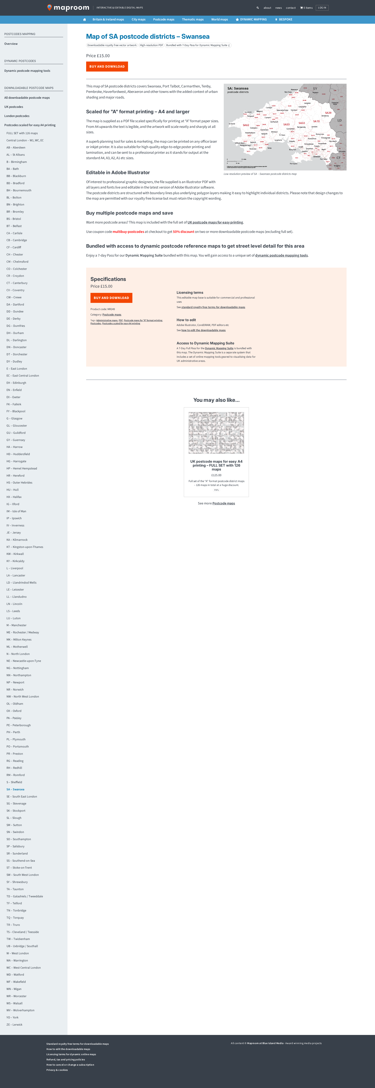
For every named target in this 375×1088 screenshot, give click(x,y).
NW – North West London (23, 696)
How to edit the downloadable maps (68, 1049)
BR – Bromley (15, 212)
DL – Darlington (17, 340)
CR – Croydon (15, 276)
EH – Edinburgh (16, 383)
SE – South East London (22, 796)
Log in (322, 8)
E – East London (17, 369)
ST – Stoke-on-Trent (19, 868)
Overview (11, 44)
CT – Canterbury (17, 283)
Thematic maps (193, 19)
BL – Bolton (14, 197)
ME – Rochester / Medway (23, 632)
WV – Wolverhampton (21, 1010)
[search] (260, 8)
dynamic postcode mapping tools (281, 255)
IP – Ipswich (14, 518)
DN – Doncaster (16, 347)
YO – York (12, 1017)
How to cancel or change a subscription (70, 1065)
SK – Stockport (16, 811)
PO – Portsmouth (18, 746)
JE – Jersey (14, 533)
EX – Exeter (13, 397)
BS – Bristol (14, 219)
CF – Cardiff (14, 247)
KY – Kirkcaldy (16, 561)
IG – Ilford (13, 504)
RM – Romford (16, 775)
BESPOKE (285, 19)
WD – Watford (15, 975)
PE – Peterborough (19, 725)
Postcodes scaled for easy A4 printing (30, 125)
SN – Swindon (15, 832)
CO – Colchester (17, 269)
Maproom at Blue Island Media (265, 1043)
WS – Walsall (15, 1003)
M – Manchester (16, 625)
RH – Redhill (14, 768)
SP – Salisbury (16, 846)
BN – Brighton (15, 204)
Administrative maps (107, 320)
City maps (138, 19)
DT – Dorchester (17, 354)
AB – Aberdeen (16, 147)
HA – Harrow (15, 447)
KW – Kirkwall (15, 554)
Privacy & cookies (57, 1070)
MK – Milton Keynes (19, 639)
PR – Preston (15, 754)
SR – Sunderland (17, 853)
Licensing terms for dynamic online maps (71, 1054)
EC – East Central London (23, 376)
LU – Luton (14, 618)
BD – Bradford (16, 183)
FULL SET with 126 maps (22, 133)
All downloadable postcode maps (27, 97)
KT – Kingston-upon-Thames (25, 547)
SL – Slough (14, 818)
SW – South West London (23, 875)
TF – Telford (14, 903)
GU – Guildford (16, 433)
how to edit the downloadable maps (203, 330)
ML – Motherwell (17, 647)
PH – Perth (13, 732)
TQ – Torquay (15, 918)
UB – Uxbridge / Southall (22, 946)
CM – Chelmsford (17, 262)
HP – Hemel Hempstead (22, 468)
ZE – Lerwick (14, 1025)
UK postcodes (13, 107)
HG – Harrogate (16, 461)
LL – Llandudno (17, 597)
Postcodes (95, 323)
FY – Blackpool (16, 411)
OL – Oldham (15, 704)
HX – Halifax (14, 497)
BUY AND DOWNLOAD (107, 66)
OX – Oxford (14, 711)
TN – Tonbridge (16, 910)
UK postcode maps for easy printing (215, 222)
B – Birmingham (17, 162)
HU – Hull (13, 490)
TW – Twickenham (18, 939)
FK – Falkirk (14, 404)
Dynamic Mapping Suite (219, 348)
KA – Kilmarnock (17, 540)
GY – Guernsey (16, 440)
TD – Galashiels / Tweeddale (25, 896)
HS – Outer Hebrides (19, 483)
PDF (121, 320)
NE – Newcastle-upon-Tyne (24, 661)
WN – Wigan (14, 989)
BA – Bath (13, 169)
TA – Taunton (15, 889)
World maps (219, 19)
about (267, 8)
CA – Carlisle (14, 233)
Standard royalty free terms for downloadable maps (77, 1044)
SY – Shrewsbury (17, 882)
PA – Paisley (14, 718)
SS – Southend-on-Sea (21, 861)
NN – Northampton (19, 675)
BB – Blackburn (16, 176)
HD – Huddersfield (18, 454)
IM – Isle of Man (16, 511)
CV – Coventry (16, 290)
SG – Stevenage (16, 803)
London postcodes (16, 116)
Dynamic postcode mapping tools (27, 70)
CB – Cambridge (17, 240)
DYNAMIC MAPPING (253, 19)
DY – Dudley (14, 361)
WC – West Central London (24, 968)
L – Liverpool (15, 568)
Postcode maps (163, 19)
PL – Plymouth (16, 739)
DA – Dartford (15, 304)
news (278, 8)
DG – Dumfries (16, 326)
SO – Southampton (19, 839)
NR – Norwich (15, 690)
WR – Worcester (16, 996)
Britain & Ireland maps (108, 19)
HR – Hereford (16, 476)
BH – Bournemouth (19, 190)
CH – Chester (15, 254)
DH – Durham (15, 333)
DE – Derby (14, 319)
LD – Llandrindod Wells (21, 583)
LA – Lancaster (16, 575)
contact (291, 8)
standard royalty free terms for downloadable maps (213, 307)
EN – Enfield (14, 390)
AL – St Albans (16, 155)
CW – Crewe (14, 297)
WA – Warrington (17, 960)
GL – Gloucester (17, 426)
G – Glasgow (14, 418)
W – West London (18, 953)
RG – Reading (15, 761)
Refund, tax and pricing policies (65, 1059)
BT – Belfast (14, 226)
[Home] (84, 20)
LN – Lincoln (14, 604)
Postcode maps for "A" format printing (143, 320)
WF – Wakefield (16, 982)
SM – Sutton (14, 825)
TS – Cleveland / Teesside (23, 932)
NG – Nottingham (18, 668)
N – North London (18, 654)
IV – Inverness (15, 525)
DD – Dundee (15, 311)
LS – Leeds (13, 611)
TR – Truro (13, 925)
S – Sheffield (14, 782)
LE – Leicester (15, 589)
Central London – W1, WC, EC (25, 140)
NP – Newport (15, 682)
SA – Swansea (15, 789)
